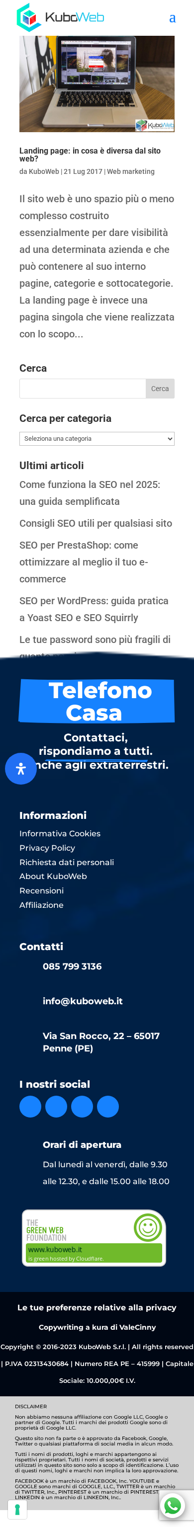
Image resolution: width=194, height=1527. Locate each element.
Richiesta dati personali (66, 862)
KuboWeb (44, 171)
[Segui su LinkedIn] (82, 1107)
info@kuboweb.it (83, 1001)
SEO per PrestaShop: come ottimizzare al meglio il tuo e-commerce (83, 562)
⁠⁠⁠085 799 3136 (72, 966)
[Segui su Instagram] (56, 1107)
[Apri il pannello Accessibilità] (21, 769)
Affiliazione (41, 905)
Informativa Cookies (59, 833)
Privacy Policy (47, 848)
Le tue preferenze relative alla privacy (97, 1307)
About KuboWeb (53, 876)
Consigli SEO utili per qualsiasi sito (95, 523)
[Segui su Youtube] (108, 1107)
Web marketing (131, 171)
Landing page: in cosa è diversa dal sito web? (90, 154)
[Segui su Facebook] (30, 1107)
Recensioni (41, 890)
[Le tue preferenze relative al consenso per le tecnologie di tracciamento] (17, 1509)
